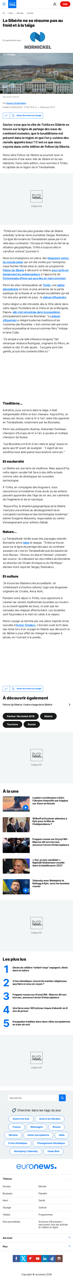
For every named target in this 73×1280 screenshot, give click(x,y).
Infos (10, 13)
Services (7, 1237)
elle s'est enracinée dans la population (36, 312)
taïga (26, 542)
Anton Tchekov (25, 625)
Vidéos (6, 1214)
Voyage (7, 1207)
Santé (42, 1200)
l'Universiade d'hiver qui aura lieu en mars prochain (34, 278)
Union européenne (38, 1134)
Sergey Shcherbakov (16, 103)
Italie (62, 1134)
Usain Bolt (53, 1151)
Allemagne (36, 1126)
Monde (20, 13)
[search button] (62, 1097)
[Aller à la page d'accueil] (12, 4)
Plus (5, 1246)
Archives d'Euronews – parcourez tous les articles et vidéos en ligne (53, 1224)
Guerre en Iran (21, 1118)
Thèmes (7, 1178)
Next (5, 1200)
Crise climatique (17, 1143)
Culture (43, 1207)
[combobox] (36, 1097)
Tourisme (12, 724)
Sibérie (48, 716)
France (17, 1126)
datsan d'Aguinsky (54, 297)
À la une (11, 791)
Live (65, 4)
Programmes (46, 1214)
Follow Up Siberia (13, 270)
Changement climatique (51, 1143)
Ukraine (13, 1134)
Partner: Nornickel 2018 (20, 716)
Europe (7, 1186)
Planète (43, 1193)
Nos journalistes (11, 1221)
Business (7, 1193)
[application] (36, 73)
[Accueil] (4, 13)
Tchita (47, 285)
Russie (30, 13)
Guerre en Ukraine (49, 1118)
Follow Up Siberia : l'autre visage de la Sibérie (27, 704)
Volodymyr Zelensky (26, 1151)
